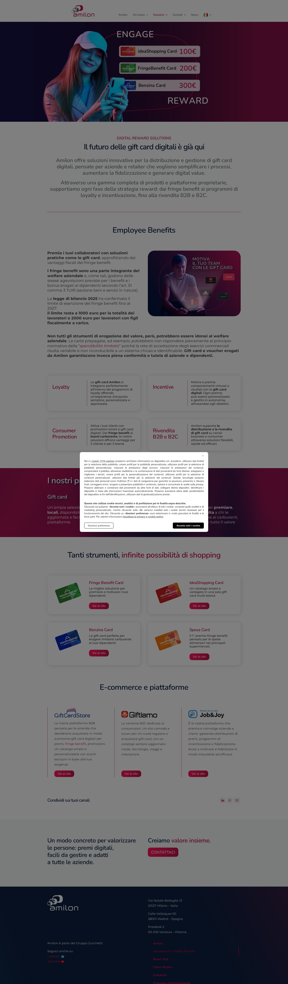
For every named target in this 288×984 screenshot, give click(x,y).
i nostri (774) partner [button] (102, 461)
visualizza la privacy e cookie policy (142, 516)
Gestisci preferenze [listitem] (99, 525)
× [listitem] (203, 456)
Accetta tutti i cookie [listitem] (188, 525)
